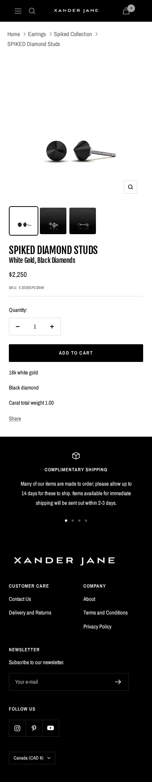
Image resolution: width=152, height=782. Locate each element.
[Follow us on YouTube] (50, 728)
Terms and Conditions (105, 612)
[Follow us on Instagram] (17, 728)
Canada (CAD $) (29, 758)
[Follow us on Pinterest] (33, 728)
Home (13, 34)
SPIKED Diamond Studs (33, 44)
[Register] (118, 681)
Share (15, 418)
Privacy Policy (97, 626)
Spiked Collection (73, 34)
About (89, 599)
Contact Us (20, 599)
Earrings (37, 34)
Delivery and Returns (30, 612)
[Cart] (126, 10)
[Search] (32, 11)
